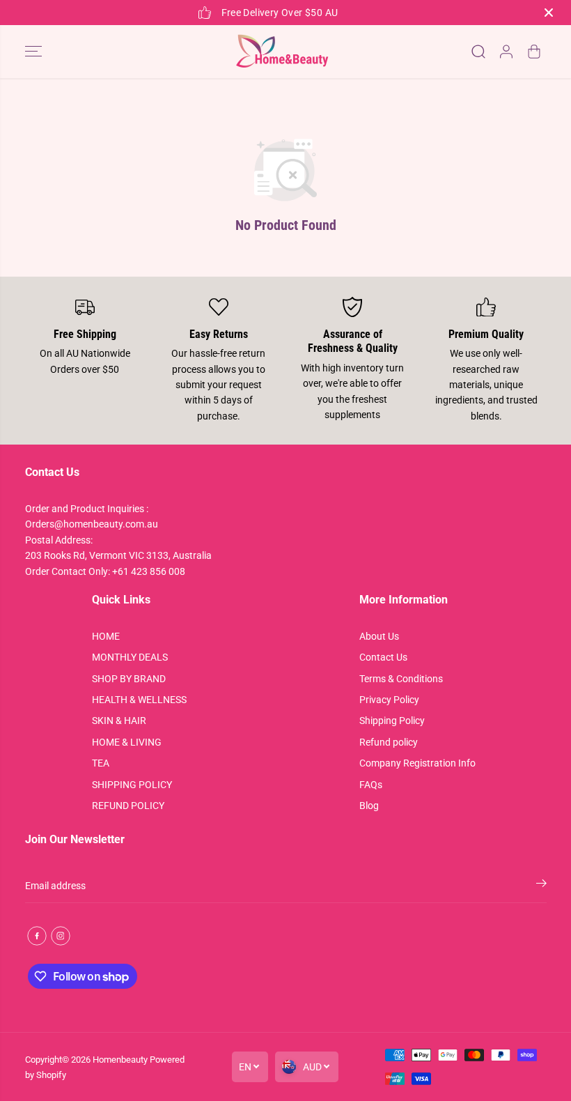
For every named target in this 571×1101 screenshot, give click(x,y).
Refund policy (388, 742)
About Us (379, 636)
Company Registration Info (417, 763)
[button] (33, 51)
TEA (100, 763)
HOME (106, 636)
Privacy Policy (389, 699)
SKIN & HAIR (119, 720)
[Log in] (506, 51)
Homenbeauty (120, 1059)
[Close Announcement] (549, 12)
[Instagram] (60, 936)
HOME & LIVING (127, 742)
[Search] (478, 51)
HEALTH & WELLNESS (139, 699)
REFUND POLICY (128, 805)
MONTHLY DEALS (130, 657)
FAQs (370, 784)
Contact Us (383, 657)
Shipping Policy (392, 720)
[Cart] (534, 51)
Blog (369, 805)
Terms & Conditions (401, 678)
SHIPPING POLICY (132, 784)
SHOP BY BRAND (129, 678)
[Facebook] (37, 936)
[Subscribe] (541, 885)
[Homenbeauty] (282, 51)
